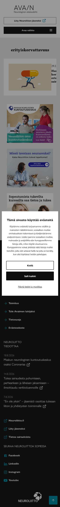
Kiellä (30, 265)
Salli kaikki (30, 276)
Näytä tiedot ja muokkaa (30, 286)
